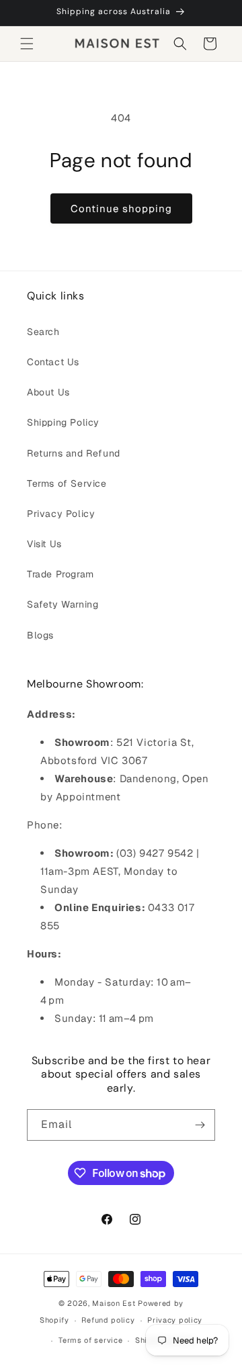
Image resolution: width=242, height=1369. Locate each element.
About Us (48, 392)
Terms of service (90, 1340)
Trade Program (60, 574)
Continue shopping (121, 208)
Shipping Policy (63, 422)
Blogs (40, 635)
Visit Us (44, 544)
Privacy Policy (61, 514)
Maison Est (115, 1303)
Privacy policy (174, 1320)
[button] (27, 43)
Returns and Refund (73, 453)
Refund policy (107, 1320)
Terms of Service (67, 483)
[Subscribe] (199, 1125)
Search (43, 332)
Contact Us (53, 362)
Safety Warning (62, 604)
